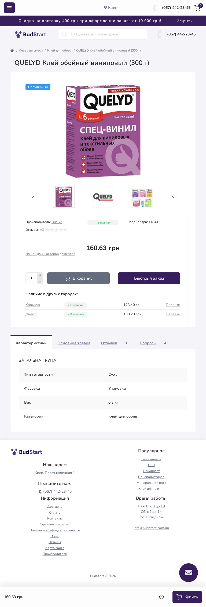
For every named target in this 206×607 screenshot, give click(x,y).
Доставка (54, 506)
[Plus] (40, 275)
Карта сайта (54, 548)
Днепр (30, 314)
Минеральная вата (151, 483)
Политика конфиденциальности (55, 530)
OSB (151, 465)
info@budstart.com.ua (151, 528)
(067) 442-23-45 (176, 7)
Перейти (173, 304)
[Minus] (40, 281)
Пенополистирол (151, 477)
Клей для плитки (151, 489)
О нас (54, 536)
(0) (42, 230)
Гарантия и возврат (55, 524)
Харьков (32, 304)
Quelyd (57, 222)
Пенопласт (151, 471)
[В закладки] (161, 597)
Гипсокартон (151, 459)
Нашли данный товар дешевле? (50, 254)
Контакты (54, 518)
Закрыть (184, 21)
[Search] (65, 34)
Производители (55, 554)
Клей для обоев (59, 50)
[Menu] (9, 7)
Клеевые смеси (31, 50)
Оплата (55, 512)
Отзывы (55, 542)
